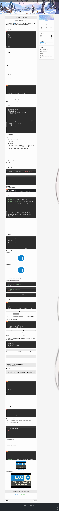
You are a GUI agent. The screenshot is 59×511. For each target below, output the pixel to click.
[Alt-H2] (7, 78)
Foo (41, 35)
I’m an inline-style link (9, 219)
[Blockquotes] (7, 361)
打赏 (18, 494)
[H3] (7, 60)
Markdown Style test (44, 51)
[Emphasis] (7, 82)
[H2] (7, 56)
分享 (24, 494)
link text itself (16, 228)
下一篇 (35, 500)
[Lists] (7, 105)
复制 (35, 31)
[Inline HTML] (7, 167)
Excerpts (42, 55)
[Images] (7, 234)
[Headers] (7, 29)
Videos (42, 57)
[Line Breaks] (7, 406)
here (14, 23)
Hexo (25, 509)
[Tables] (7, 299)
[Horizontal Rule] (7, 376)
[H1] (7, 52)
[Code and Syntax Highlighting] (7, 278)
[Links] (7, 195)
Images (42, 53)
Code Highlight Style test (44, 49)
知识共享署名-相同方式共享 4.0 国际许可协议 (21, 491)
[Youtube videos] (7, 448)
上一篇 (7, 500)
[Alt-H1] (7, 74)
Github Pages (31, 509)
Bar (41, 36)
